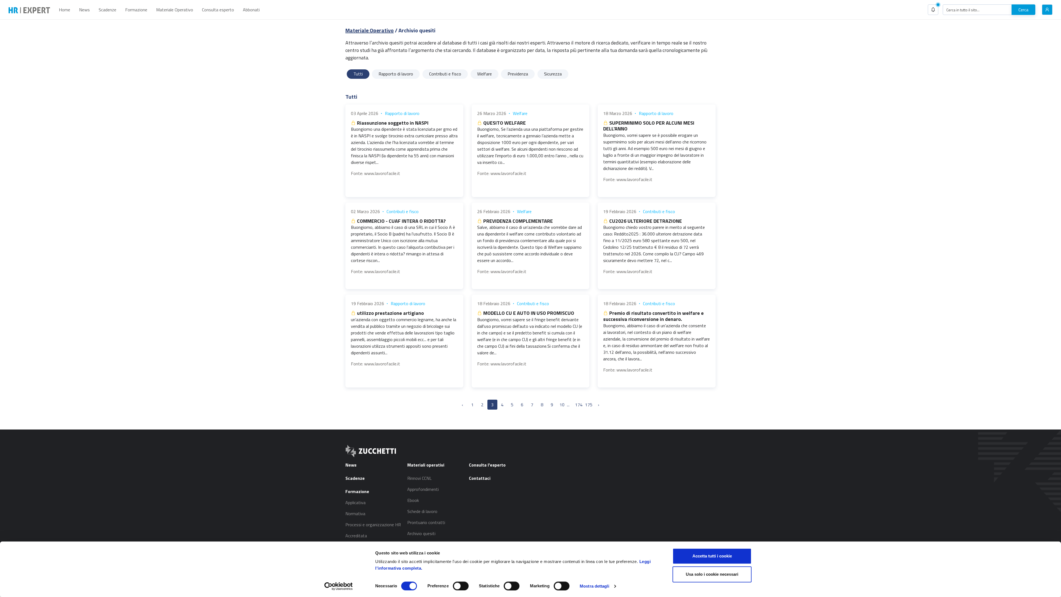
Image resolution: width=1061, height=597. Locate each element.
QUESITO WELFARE (504, 123)
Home (64, 9)
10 (562, 404)
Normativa (355, 513)
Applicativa (355, 502)
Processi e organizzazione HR (373, 524)
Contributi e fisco (403, 211)
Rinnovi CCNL (419, 478)
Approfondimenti (423, 489)
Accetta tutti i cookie (712, 556)
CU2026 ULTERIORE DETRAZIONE (645, 221)
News (84, 9)
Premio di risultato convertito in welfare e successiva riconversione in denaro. (653, 316)
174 (578, 404)
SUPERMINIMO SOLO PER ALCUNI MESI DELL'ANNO (648, 126)
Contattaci (479, 478)
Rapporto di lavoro (402, 113)
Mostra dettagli (594, 586)
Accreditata (356, 535)
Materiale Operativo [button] (174, 9)
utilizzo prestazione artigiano (390, 313)
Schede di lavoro (422, 511)
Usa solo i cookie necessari (712, 574)
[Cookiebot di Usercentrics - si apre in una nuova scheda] (338, 586)
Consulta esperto (218, 9)
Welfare (520, 113)
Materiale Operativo (369, 30)
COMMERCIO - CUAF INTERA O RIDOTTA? (401, 221)
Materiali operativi (425, 465)
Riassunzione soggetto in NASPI (392, 123)
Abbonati (251, 9)
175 (588, 404)
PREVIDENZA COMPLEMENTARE (517, 221)
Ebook (413, 500)
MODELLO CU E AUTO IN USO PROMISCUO (528, 313)
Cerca (1023, 9)
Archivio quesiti (421, 533)
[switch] (461, 586)
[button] (933, 9)
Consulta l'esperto (487, 465)
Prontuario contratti (426, 522)
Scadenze (107, 9)
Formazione (136, 9)
